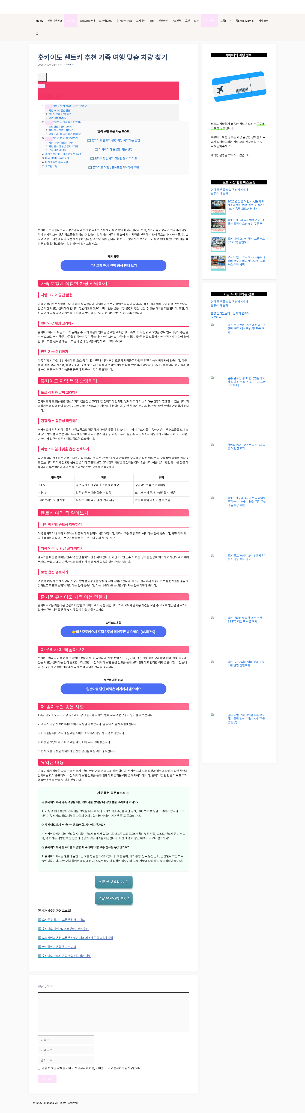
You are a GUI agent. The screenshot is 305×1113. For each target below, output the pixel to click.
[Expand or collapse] (41, 86)
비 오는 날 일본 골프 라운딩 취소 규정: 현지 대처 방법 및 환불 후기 (247, 328)
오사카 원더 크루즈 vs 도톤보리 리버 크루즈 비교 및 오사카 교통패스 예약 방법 (246, 261)
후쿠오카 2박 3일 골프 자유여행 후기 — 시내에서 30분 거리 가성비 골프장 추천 (247, 501)
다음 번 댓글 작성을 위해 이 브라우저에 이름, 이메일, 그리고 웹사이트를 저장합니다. (92, 1068)
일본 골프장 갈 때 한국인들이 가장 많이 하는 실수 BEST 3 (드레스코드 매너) (247, 381)
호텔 (187, 20)
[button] (37, 34)
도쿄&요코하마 (87, 20)
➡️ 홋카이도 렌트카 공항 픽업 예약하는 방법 (113, 140)
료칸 (196, 20)
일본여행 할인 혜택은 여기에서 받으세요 (113, 689)
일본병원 (163, 20)
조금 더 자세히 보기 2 (113, 898)
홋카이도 (70, 20)
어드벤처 (176, 20)
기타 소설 (263, 20)
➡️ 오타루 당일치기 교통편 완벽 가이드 (113, 158)
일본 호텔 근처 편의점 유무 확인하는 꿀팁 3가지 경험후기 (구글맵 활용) (246, 718)
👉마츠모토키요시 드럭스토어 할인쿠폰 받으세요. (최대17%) (113, 632)
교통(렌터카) (209, 20)
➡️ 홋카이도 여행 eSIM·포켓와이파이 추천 (113, 167)
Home (39, 20)
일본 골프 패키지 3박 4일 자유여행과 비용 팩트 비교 (247, 557)
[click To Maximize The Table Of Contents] (42, 77)
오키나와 (140, 20)
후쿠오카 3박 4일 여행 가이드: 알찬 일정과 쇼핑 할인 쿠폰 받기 (247, 221)
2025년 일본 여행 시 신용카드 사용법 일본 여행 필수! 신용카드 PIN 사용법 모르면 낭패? (246, 205)
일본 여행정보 (54, 20)
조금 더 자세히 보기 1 (113, 881)
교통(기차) (225, 20)
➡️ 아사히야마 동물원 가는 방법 (113, 149)
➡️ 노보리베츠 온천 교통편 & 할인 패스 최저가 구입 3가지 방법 (75, 938)
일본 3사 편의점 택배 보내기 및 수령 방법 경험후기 (246, 663)
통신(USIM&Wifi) (245, 20)
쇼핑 (152, 20)
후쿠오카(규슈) (124, 20)
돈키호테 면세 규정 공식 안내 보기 (113, 265)
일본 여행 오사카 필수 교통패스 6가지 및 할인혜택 (246, 240)
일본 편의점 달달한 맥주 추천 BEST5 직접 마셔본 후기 (245, 619)
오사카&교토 (105, 20)
